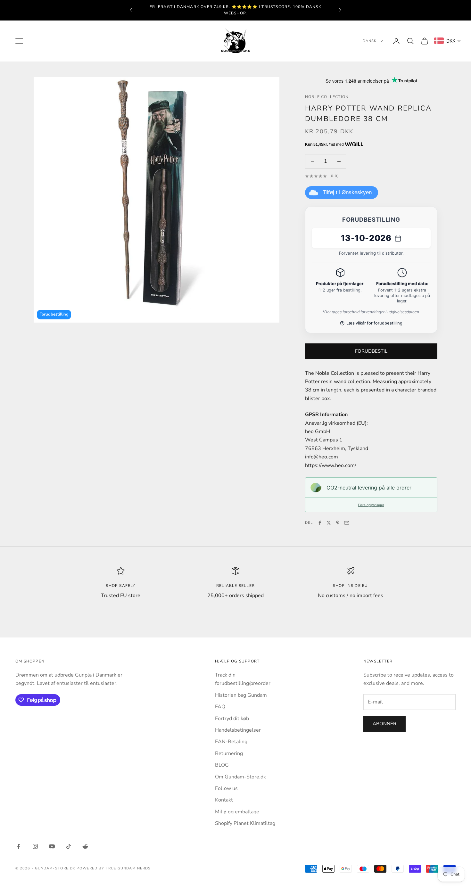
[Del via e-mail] (346, 522)
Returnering (229, 753)
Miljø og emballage (237, 811)
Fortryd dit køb (232, 718)
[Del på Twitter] (328, 522)
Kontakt (224, 799)
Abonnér (384, 723)
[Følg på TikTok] (68, 846)
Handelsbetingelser (238, 730)
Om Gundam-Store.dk (240, 776)
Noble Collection (327, 96)
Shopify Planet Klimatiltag (245, 823)
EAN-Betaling (231, 741)
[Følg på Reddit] (85, 846)
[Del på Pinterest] (337, 522)
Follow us (226, 788)
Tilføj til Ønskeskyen (347, 192)
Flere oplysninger (371, 505)
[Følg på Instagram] (35, 846)
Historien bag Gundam (241, 695)
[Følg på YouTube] (52, 846)
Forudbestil (371, 351)
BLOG (222, 765)
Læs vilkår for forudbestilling (374, 323)
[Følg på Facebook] (18, 846)
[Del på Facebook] (319, 522)
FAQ (220, 706)
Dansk (370, 40)
